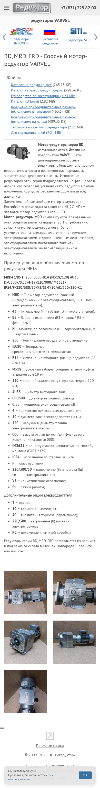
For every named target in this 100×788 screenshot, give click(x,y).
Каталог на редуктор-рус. (31, 84)
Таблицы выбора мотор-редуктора (39, 127)
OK (85, 775)
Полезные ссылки (50, 745)
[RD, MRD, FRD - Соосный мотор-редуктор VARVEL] (18, 151)
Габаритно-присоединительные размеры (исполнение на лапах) (43, 119)
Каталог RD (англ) (25, 101)
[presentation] (4, 36)
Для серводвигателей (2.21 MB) (36, 132)
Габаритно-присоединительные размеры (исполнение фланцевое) (43, 109)
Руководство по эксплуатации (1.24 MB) (43, 96)
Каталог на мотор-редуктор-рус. (37, 90)
